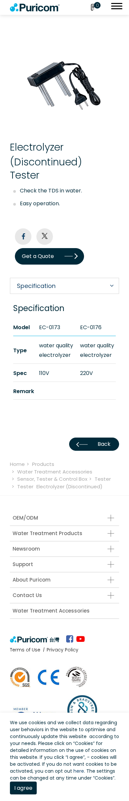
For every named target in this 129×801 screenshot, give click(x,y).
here (78, 771)
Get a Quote (38, 256)
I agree (23, 788)
